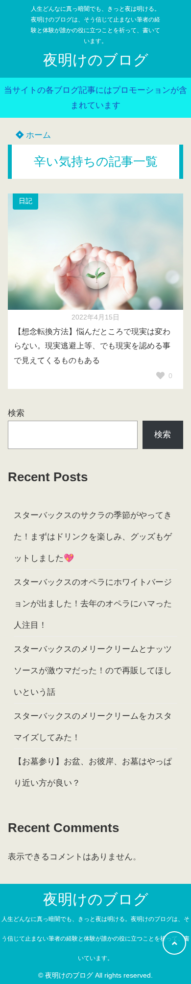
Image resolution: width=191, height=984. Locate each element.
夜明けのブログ (95, 60)
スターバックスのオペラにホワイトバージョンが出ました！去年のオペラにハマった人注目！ (93, 604)
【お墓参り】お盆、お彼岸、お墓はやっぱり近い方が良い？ (93, 772)
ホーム (37, 135)
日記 (25, 201)
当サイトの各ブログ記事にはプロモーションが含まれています (95, 98)
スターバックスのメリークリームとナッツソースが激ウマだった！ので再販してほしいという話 (93, 670)
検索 (16, 413)
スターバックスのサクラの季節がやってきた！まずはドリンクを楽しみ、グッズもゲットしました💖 (93, 537)
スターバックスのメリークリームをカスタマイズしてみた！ (93, 726)
